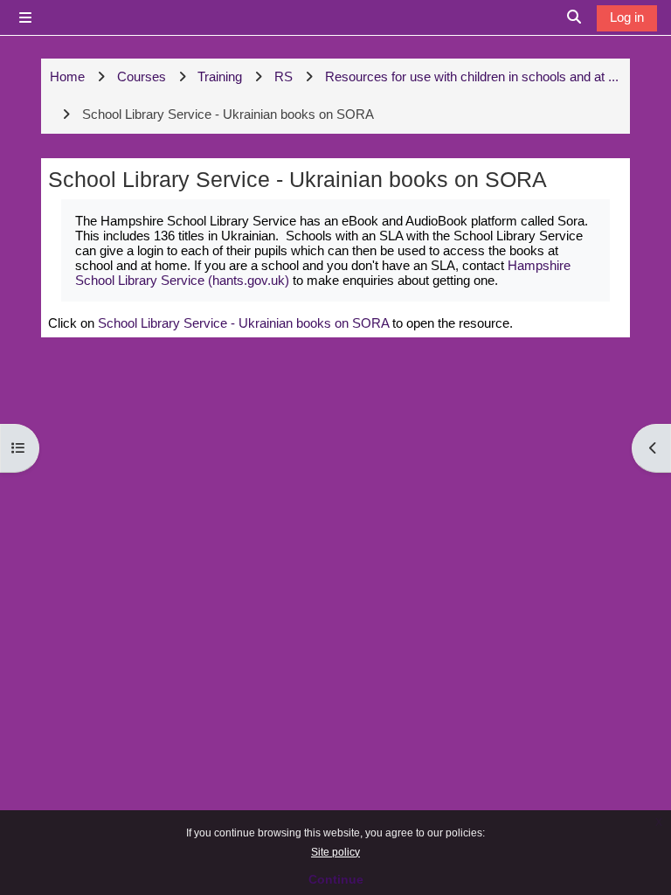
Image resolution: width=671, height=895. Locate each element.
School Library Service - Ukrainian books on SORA (243, 323)
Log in (627, 17)
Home (67, 76)
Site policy (335, 852)
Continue (335, 879)
